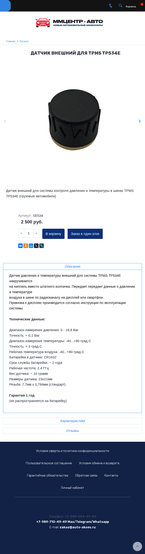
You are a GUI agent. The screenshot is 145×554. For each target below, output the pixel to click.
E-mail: (54, 527)
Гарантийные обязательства (47, 475)
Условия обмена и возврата (99, 463)
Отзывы (72, 431)
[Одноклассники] (25, 245)
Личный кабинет (72, 488)
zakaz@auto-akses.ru (78, 527)
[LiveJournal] (41, 245)
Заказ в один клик (85, 234)
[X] (36, 245)
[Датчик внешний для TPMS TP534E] (72, 122)
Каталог (24, 41)
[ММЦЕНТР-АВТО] (72, 21)
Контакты (111, 475)
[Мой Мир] (31, 245)
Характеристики (72, 421)
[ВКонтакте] (20, 245)
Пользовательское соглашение (49, 463)
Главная (10, 41)
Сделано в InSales (72, 547)
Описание (72, 266)
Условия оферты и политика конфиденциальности (72, 451)
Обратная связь (86, 475)
